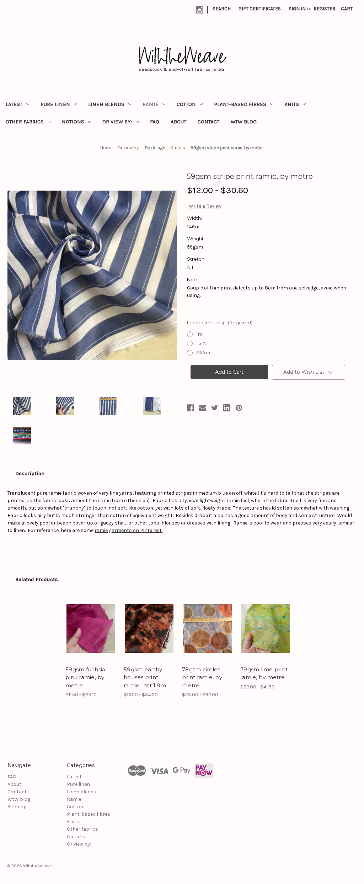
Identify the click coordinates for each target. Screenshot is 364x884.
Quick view (85, 620)
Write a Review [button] (205, 206)
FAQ (154, 121)
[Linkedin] (226, 408)
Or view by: (117, 121)
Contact (208, 121)
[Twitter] (214, 408)
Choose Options (91, 634)
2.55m (203, 353)
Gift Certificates (260, 9)
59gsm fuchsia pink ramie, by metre (85, 677)
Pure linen (55, 104)
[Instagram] (199, 10)
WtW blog (244, 121)
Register (325, 9)
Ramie (151, 104)
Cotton (186, 104)
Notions (73, 121)
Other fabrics (25, 121)
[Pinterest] (238, 408)
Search (222, 9)
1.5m (201, 343)
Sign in (297, 9)
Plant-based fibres (240, 104)
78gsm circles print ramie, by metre (202, 677)
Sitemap (17, 807)
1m (199, 334)
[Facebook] (190, 408)
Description (29, 473)
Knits (291, 104)
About (178, 121)
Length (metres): (219, 322)
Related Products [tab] (36, 579)
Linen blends (106, 104)
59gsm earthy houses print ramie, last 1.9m (145, 677)
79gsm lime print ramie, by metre (264, 673)
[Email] (202, 408)
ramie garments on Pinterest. (128, 530)
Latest (14, 104)
